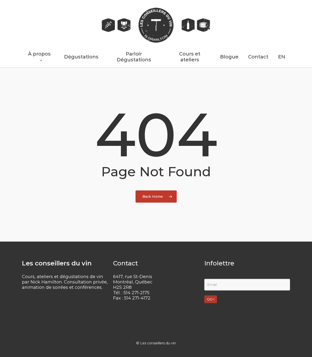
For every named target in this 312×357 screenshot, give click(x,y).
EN (281, 57)
